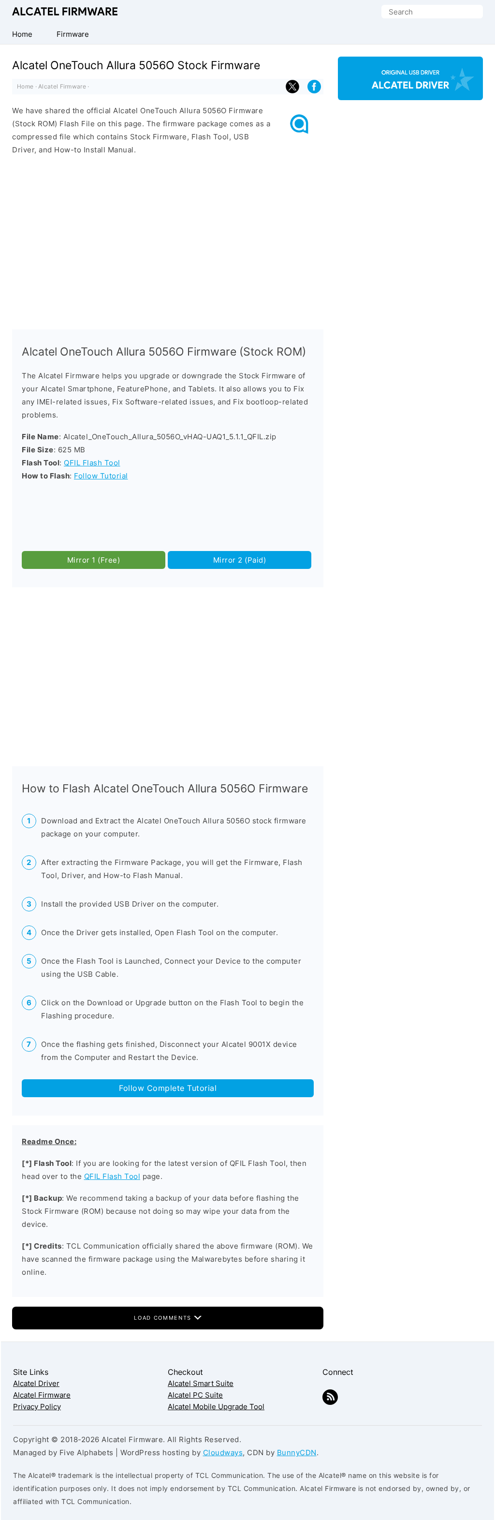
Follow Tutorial (101, 475)
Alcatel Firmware (64, 11)
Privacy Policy (37, 1406)
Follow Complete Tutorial (168, 1088)
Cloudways (223, 1452)
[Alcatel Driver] (410, 92)
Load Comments (163, 1317)
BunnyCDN (297, 1452)
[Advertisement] (167, 240)
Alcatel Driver (36, 1383)
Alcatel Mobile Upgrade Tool (216, 1406)
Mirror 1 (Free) (93, 560)
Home (25, 86)
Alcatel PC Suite (195, 1395)
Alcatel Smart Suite (200, 1383)
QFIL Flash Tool (92, 462)
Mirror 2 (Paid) (239, 560)
